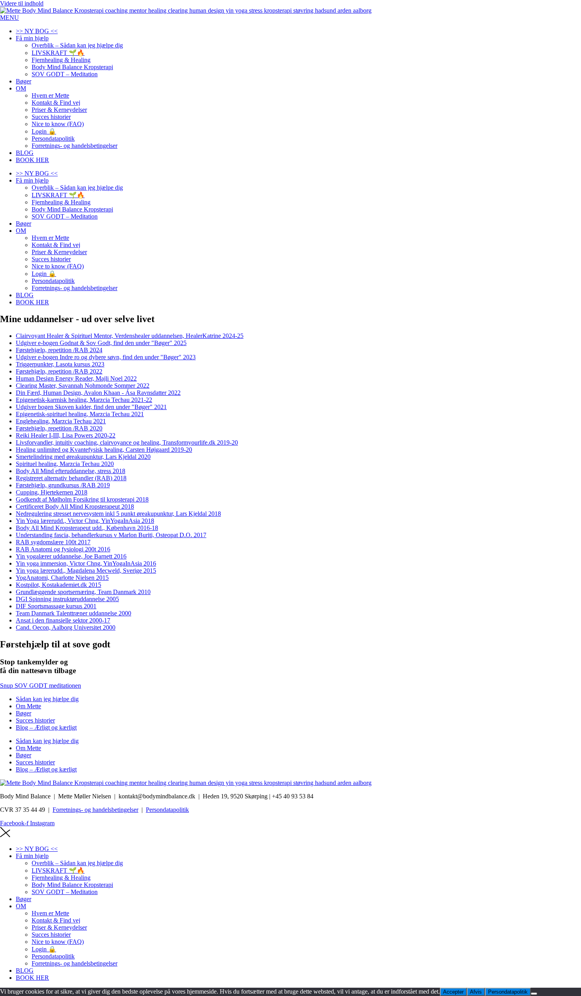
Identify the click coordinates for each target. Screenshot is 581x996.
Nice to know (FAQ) (58, 124)
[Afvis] (534, 993)
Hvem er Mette (50, 95)
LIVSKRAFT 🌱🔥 (58, 52)
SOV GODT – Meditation (65, 74)
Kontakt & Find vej (56, 102)
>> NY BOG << (37, 31)
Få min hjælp (32, 38)
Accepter (453, 992)
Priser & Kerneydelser (59, 109)
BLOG (25, 152)
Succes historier (51, 116)
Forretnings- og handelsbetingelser (74, 145)
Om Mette (28, 706)
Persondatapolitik (53, 138)
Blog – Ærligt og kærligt (46, 727)
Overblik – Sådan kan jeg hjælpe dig (77, 45)
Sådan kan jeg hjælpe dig (47, 699)
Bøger (23, 81)
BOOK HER (32, 160)
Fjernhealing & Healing (61, 60)
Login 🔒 (44, 131)
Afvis (476, 992)
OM (21, 88)
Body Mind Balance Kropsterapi (72, 67)
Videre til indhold (21, 3)
